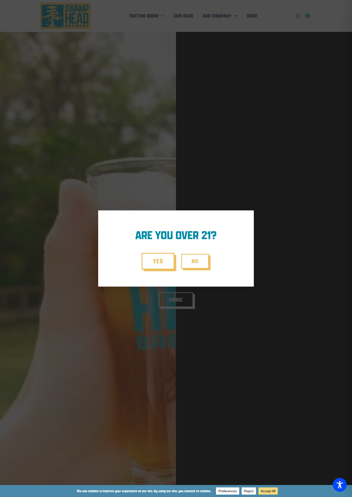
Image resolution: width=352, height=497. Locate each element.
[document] (176, 248)
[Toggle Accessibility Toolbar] (339, 484)
